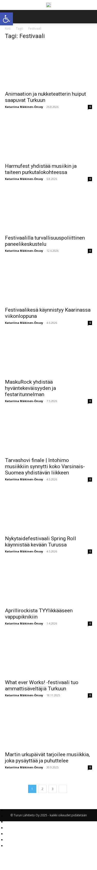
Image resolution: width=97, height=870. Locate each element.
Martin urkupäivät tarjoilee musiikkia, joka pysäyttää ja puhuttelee (47, 757)
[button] (90, 16)
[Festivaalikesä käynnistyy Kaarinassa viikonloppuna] (48, 282)
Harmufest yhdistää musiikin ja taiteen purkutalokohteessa (41, 169)
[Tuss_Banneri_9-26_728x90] (48, 4)
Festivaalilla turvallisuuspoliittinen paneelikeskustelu (45, 241)
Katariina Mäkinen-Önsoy (24, 107)
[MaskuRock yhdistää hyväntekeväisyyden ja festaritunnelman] (48, 354)
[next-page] (63, 789)
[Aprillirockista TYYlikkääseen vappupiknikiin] (48, 582)
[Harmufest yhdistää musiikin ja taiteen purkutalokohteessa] (48, 138)
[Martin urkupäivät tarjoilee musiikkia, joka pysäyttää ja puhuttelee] (48, 726)
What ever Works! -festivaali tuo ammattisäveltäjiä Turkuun (41, 685)
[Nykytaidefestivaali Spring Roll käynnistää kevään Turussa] (48, 510)
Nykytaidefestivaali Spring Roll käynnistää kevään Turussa (40, 542)
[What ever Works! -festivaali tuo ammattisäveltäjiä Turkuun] (48, 654)
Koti (7, 28)
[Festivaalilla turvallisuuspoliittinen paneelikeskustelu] (48, 210)
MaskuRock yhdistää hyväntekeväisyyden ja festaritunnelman (30, 388)
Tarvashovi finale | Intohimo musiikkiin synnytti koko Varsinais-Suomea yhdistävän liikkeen (45, 466)
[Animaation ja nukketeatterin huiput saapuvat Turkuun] (48, 66)
